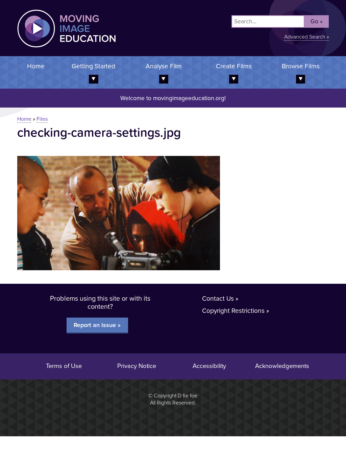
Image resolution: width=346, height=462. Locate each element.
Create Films (234, 66)
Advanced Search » (306, 36)
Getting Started (93, 66)
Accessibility (209, 366)
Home (36, 66)
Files (42, 119)
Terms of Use (64, 366)
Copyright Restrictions (233, 311)
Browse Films (301, 66)
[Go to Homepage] (58, 51)
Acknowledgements (282, 366)
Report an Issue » (97, 325)
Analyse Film (164, 66)
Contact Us (218, 298)
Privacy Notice (136, 366)
